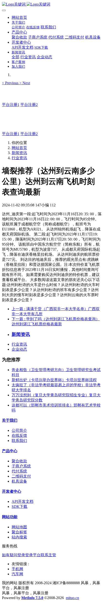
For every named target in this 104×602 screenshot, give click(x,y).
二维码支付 (21, 476)
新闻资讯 (19, 153)
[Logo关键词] (52, 4)
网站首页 (19, 17)
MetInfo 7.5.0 (32, 598)
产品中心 (9, 451)
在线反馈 (19, 435)
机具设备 (19, 481)
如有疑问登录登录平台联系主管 (29, 555)
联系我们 (19, 440)
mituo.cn (72, 598)
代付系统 (19, 471)
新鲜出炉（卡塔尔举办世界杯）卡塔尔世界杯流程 (54, 380)
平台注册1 (10, 105)
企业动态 (19, 349)
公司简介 (19, 430)
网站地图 (19, 527)
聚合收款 (19, 461)
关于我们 (9, 420)
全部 (15, 57)
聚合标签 (19, 532)
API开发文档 (22, 501)
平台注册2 (29, 105)
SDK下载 (19, 506)
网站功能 (9, 517)
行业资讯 (19, 158)
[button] (10, 83)
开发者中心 (11, 491)
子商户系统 (21, 466)
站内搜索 (19, 537)
